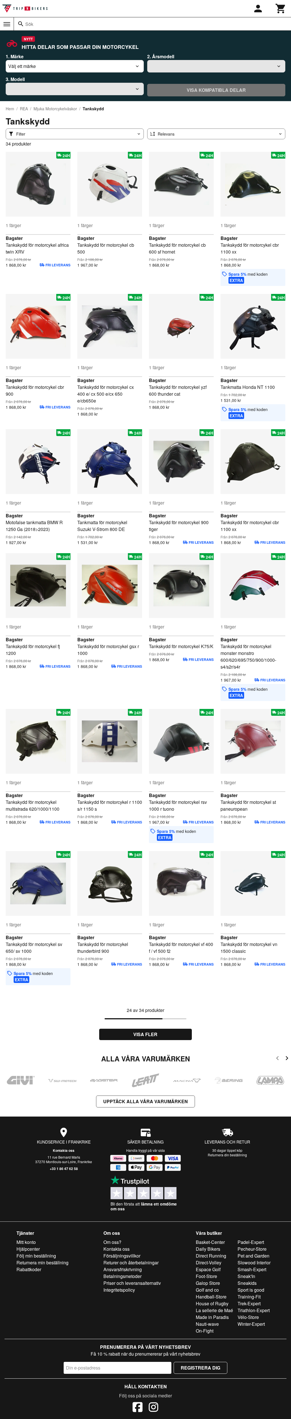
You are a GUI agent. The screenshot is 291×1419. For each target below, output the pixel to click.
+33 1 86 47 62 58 (64, 1168)
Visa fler (145, 1034)
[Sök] (20, 23)
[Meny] (7, 24)
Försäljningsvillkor (121, 1255)
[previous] (277, 1059)
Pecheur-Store (252, 1249)
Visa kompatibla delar (216, 90)
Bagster (14, 238)
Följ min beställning (36, 1255)
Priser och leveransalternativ (132, 1283)
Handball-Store (211, 1296)
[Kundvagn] (280, 8)
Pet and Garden (253, 1255)
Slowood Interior (254, 1262)
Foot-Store (206, 1276)
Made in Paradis (212, 1317)
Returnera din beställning (227, 1154)
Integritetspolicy (119, 1290)
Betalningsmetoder (122, 1276)
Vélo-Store (248, 1317)
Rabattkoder (28, 1269)
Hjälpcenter (28, 1249)
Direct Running (211, 1255)
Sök (29, 24)
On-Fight (204, 1330)
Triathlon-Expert (254, 1310)
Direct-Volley (208, 1262)
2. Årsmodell (160, 56)
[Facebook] (137, 1407)
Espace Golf (208, 1269)
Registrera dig (200, 1367)
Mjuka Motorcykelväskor (55, 108)
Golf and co (207, 1290)
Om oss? (112, 1242)
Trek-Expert (249, 1303)
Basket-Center (210, 1242)
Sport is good (251, 1290)
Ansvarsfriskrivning (122, 1269)
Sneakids (247, 1283)
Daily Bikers (208, 1249)
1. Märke (15, 56)
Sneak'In (246, 1276)
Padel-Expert (251, 1242)
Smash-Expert (252, 1269)
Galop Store (208, 1283)
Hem (10, 108)
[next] (287, 1059)
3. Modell (15, 79)
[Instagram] (153, 1407)
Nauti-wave (207, 1324)
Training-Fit (249, 1296)
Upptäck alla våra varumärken (145, 1101)
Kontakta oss (63, 1150)
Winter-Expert (251, 1324)
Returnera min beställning (42, 1262)
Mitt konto (26, 1242)
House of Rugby (212, 1303)
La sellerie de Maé (214, 1310)
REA (24, 108)
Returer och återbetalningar (131, 1262)
